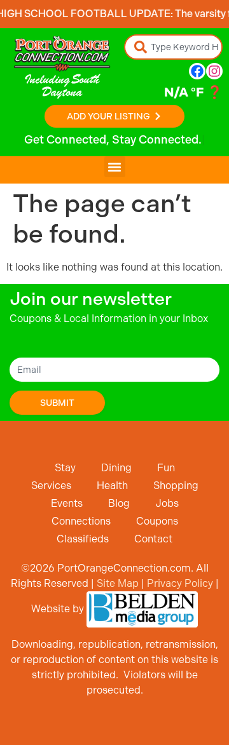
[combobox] (173, 47)
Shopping (175, 486)
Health (112, 486)
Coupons (157, 521)
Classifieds (83, 539)
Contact (153, 539)
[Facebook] (197, 71)
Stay (65, 468)
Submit (57, 403)
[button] (114, 166)
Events (67, 503)
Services (51, 486)
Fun (166, 468)
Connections (81, 521)
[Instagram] (214, 71)
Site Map (118, 583)
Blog (119, 503)
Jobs (167, 503)
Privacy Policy (180, 583)
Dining (116, 468)
